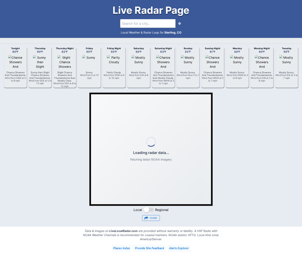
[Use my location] (179, 23)
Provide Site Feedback (149, 248)
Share (153, 218)
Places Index (121, 248)
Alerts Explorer (179, 248)
